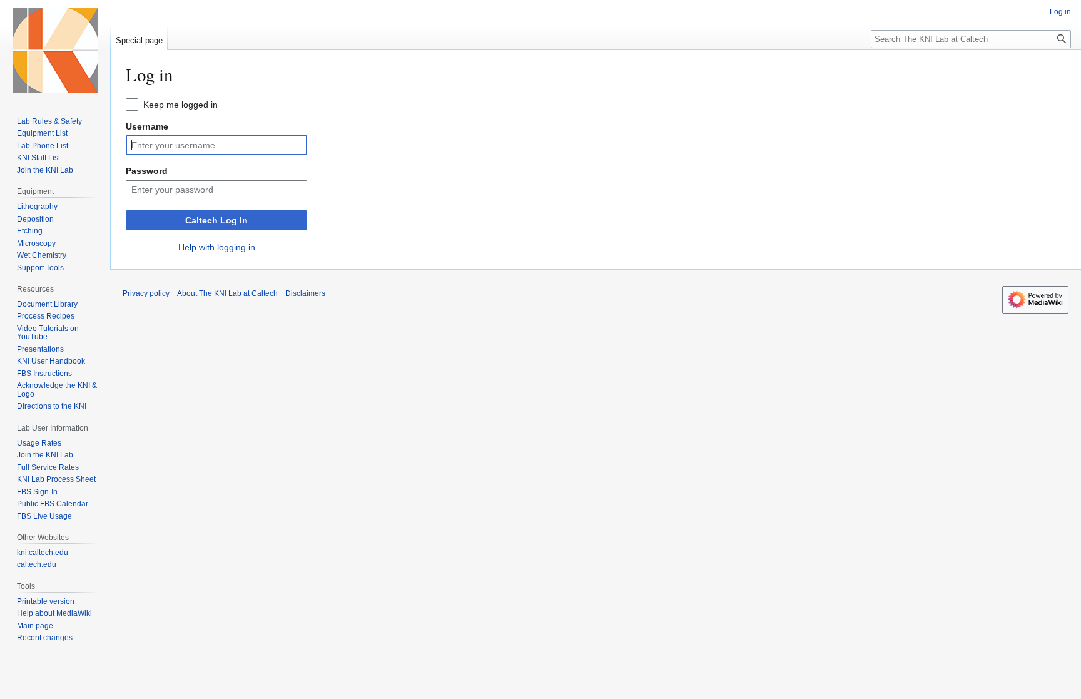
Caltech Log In (216, 220)
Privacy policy (146, 293)
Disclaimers (305, 293)
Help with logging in (216, 247)
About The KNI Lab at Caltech (227, 293)
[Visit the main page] (55, 50)
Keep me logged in (180, 104)
